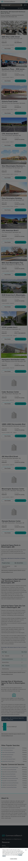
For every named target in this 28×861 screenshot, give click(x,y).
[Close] (25, 850)
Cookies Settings (13, 858)
